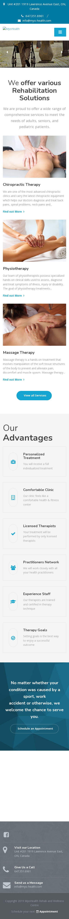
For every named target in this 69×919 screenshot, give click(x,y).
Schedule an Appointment (35, 728)
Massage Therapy (19, 352)
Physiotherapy (16, 268)
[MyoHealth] (11, 28)
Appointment (48, 911)
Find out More (12, 211)
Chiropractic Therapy (21, 184)
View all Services (34, 395)
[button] (7, 52)
